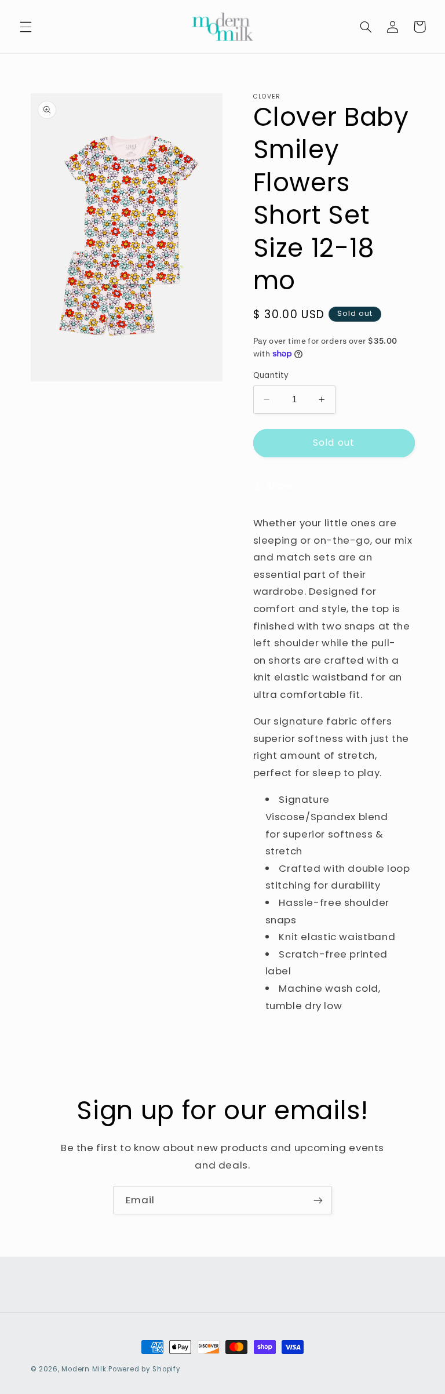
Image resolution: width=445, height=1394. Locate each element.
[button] (25, 26)
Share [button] (280, 486)
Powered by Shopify (144, 1369)
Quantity (271, 375)
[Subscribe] (318, 1200)
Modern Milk (83, 1369)
